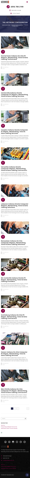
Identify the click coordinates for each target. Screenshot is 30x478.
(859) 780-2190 (17, 6)
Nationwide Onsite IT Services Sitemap (9, 428)
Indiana (3, 68)
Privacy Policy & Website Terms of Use (9, 426)
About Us (3, 425)
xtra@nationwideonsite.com (8, 460)
